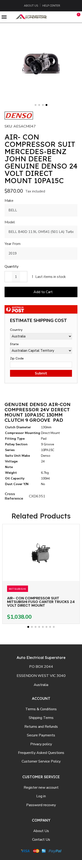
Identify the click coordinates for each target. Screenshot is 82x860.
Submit (41, 373)
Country (16, 330)
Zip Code (17, 358)
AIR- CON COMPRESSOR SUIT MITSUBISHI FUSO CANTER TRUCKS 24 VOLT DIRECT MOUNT (41, 602)
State (14, 344)
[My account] (67, 17)
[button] (57, 17)
